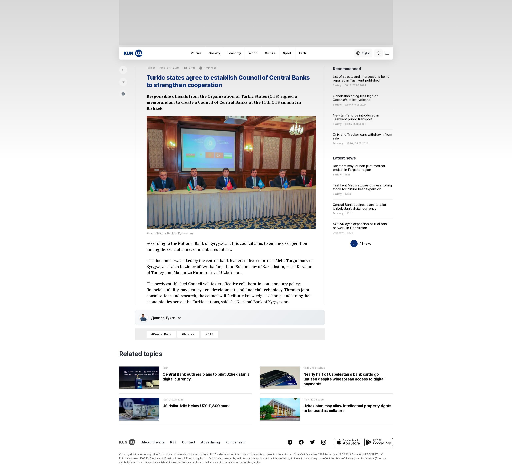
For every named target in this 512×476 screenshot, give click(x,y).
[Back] (123, 70)
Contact (188, 442)
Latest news (344, 158)
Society (214, 53)
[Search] (378, 53)
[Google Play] (378, 442)
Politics (196, 53)
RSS (173, 442)
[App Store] (348, 442)
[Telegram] (123, 82)
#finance (188, 334)
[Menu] (387, 53)
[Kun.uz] (133, 53)
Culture (270, 53)
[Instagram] (323, 442)
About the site (153, 442)
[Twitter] (312, 442)
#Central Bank (161, 334)
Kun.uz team (235, 442)
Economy (234, 53)
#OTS (209, 334)
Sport (287, 53)
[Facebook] (123, 94)
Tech (302, 53)
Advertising (210, 442)
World (252, 53)
